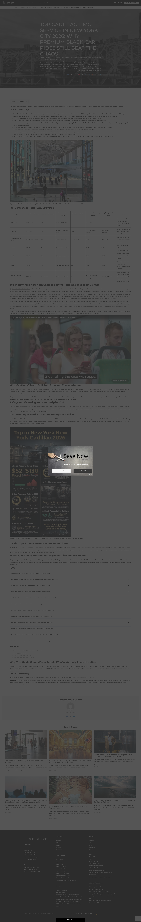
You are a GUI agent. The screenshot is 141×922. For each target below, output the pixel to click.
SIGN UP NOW (82, 470)
